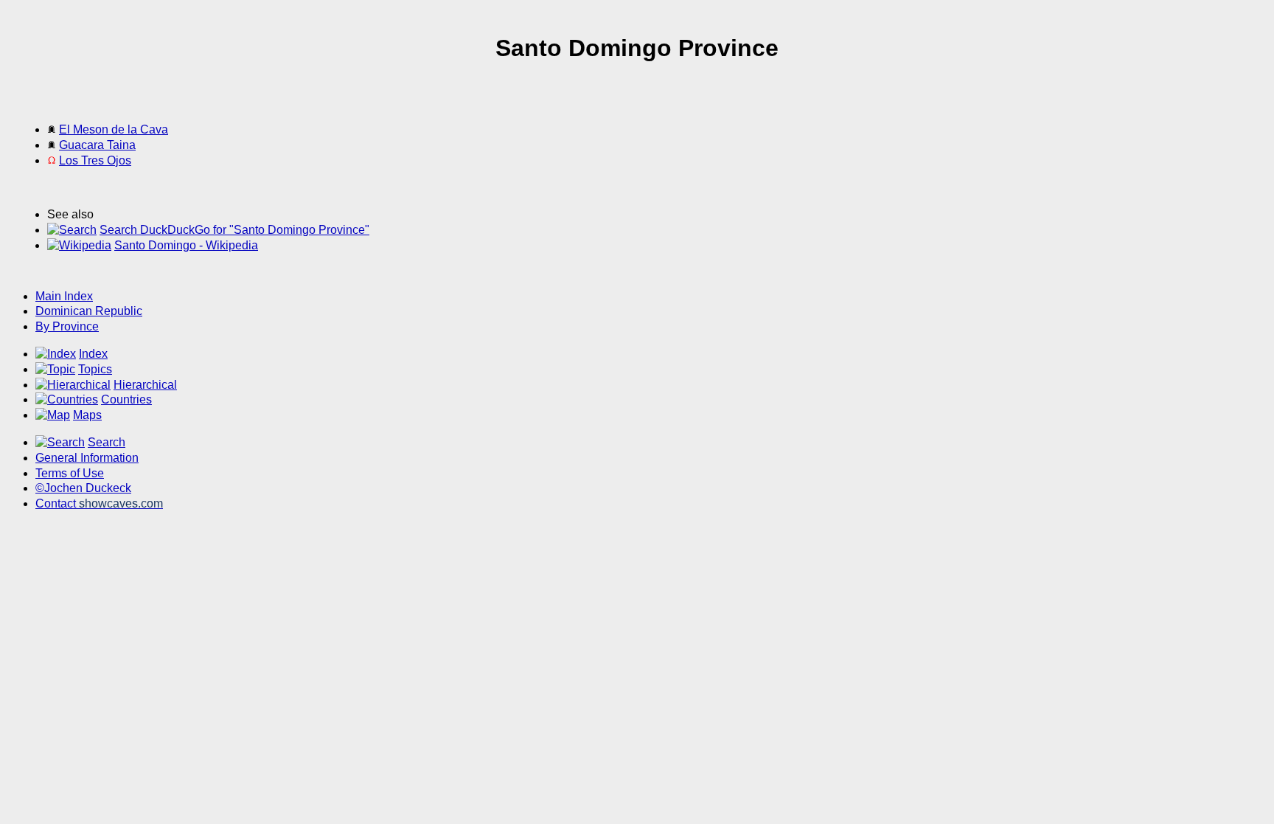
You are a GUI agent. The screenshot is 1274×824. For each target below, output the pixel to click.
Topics (95, 369)
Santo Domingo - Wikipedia (186, 245)
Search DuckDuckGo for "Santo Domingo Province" (234, 230)
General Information (87, 457)
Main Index (64, 296)
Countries (126, 399)
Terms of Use (69, 473)
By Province (67, 326)
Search (106, 442)
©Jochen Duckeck (83, 488)
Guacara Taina (97, 145)
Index (93, 353)
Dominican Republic (88, 311)
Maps (87, 415)
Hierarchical (145, 384)
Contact (99, 503)
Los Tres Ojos (95, 160)
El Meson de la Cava (113, 129)
